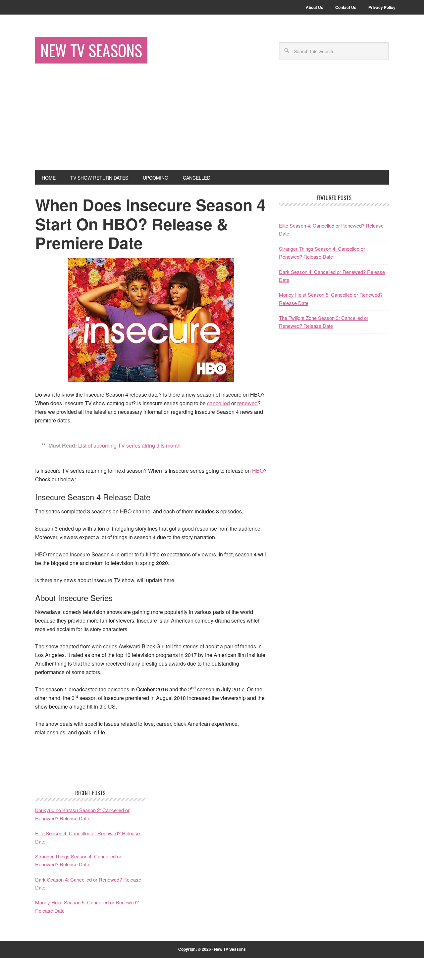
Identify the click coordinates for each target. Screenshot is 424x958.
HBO (258, 470)
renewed (247, 403)
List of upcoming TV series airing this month (129, 445)
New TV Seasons (91, 50)
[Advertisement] (212, 120)
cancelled (218, 403)
